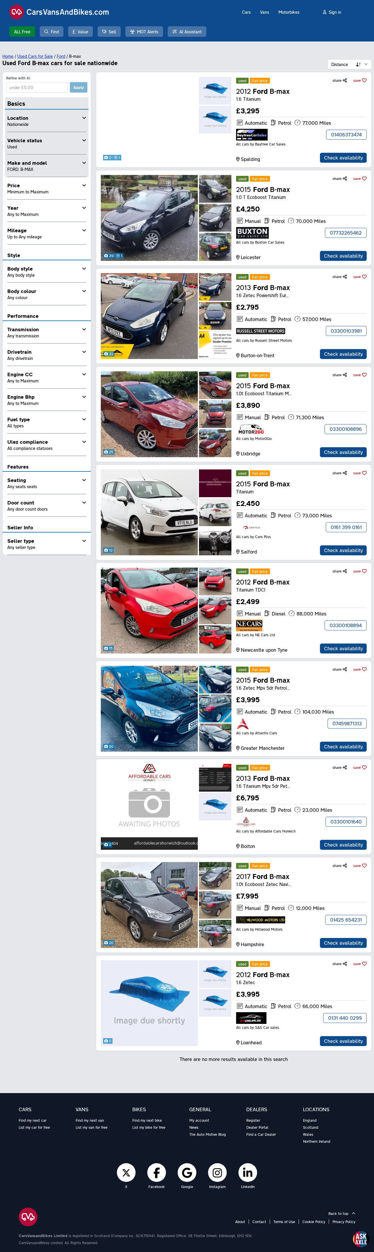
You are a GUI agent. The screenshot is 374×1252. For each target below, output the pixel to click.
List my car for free (34, 1127)
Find (55, 31)
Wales (308, 1134)
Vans (264, 12)
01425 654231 (346, 919)
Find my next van (90, 1120)
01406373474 (346, 134)
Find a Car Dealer (261, 1134)
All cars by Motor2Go (254, 438)
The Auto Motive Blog (207, 1134)
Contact (259, 1221)
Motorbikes (288, 12)
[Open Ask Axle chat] (361, 1239)
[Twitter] (126, 1172)
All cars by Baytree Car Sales (260, 144)
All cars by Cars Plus (253, 536)
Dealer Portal (257, 1127)
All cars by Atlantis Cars (256, 733)
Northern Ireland (316, 1141)
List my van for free (92, 1127)
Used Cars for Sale (35, 56)
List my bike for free (148, 1127)
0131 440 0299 (345, 1018)
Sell (112, 31)
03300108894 (346, 625)
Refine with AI (18, 78)
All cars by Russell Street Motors (264, 340)
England (309, 1120)
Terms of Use (284, 1221)
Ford (61, 56)
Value (83, 31)
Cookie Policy (313, 1221)
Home (7, 56)
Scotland (310, 1127)
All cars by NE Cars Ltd (255, 634)
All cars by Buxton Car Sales (260, 242)
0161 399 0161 (346, 527)
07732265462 (346, 232)
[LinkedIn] (247, 1173)
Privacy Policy (344, 1221)
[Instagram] (217, 1173)
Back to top (338, 1213)
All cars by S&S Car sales (257, 1027)
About (240, 1221)
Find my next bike (147, 1120)
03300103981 (346, 330)
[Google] (187, 1173)
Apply (78, 87)
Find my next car (32, 1120)
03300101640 (346, 821)
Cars (246, 12)
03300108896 (346, 429)
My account (199, 1120)
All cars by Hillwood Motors (259, 929)
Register (253, 1120)
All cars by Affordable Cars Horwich (266, 831)
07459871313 (347, 723)
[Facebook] (156, 1173)
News (193, 1127)
